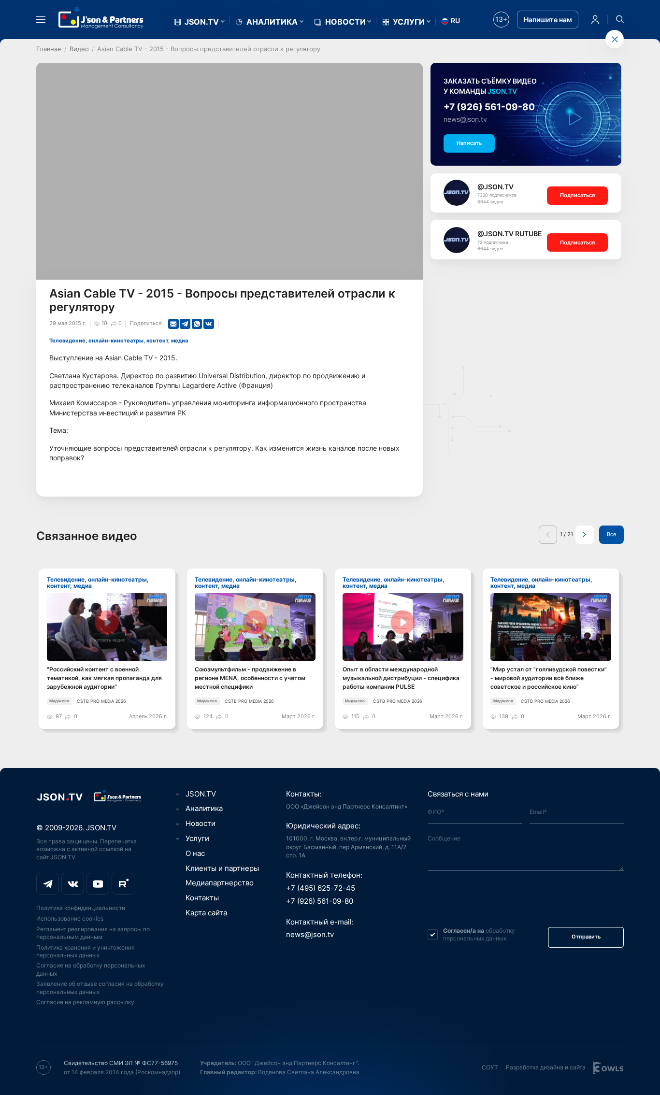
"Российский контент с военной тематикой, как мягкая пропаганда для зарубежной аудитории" (104, 678)
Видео (79, 49)
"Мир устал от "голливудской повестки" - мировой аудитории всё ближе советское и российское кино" (548, 678)
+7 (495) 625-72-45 (320, 888)
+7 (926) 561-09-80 (489, 107)
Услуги (409, 22)
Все (611, 534)
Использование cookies (69, 918)
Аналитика (272, 22)
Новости (345, 22)
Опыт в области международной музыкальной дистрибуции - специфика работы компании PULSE (401, 678)
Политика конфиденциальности (80, 907)
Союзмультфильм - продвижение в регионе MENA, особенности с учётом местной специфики (250, 678)
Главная (48, 49)
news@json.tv (465, 119)
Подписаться (577, 195)
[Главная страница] (100, 17)
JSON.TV (202, 22)
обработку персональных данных (479, 934)
